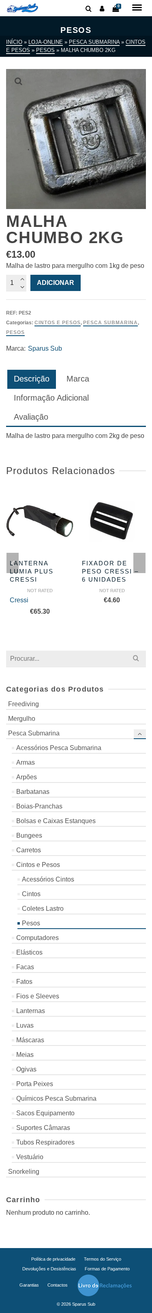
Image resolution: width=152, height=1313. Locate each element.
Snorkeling (23, 1171)
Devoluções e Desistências (49, 1268)
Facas (25, 967)
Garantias (29, 1285)
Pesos (15, 332)
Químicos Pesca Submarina (56, 1098)
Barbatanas (32, 791)
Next (139, 563)
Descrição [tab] (31, 378)
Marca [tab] (77, 378)
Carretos (28, 850)
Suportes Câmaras (43, 1127)
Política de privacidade (53, 1259)
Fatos (24, 981)
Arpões (26, 777)
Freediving (23, 704)
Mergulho (21, 718)
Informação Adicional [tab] (51, 397)
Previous (12, 563)
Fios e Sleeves (37, 996)
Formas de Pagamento (107, 1268)
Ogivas (26, 1069)
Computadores (37, 937)
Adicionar (55, 282)
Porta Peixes (34, 1083)
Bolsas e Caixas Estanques (56, 820)
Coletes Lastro (43, 908)
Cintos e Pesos (57, 323)
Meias (25, 1054)
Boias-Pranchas (39, 806)
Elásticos (29, 952)
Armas (25, 762)
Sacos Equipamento (45, 1113)
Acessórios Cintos (48, 879)
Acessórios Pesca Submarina (58, 747)
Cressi (19, 600)
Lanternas (30, 1010)
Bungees (29, 835)
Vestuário (29, 1156)
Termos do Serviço (102, 1259)
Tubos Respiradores (45, 1142)
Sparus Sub (45, 348)
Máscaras (30, 1040)
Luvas (25, 1025)
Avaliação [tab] (31, 416)
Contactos (57, 1285)
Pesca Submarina (110, 323)
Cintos (31, 893)
